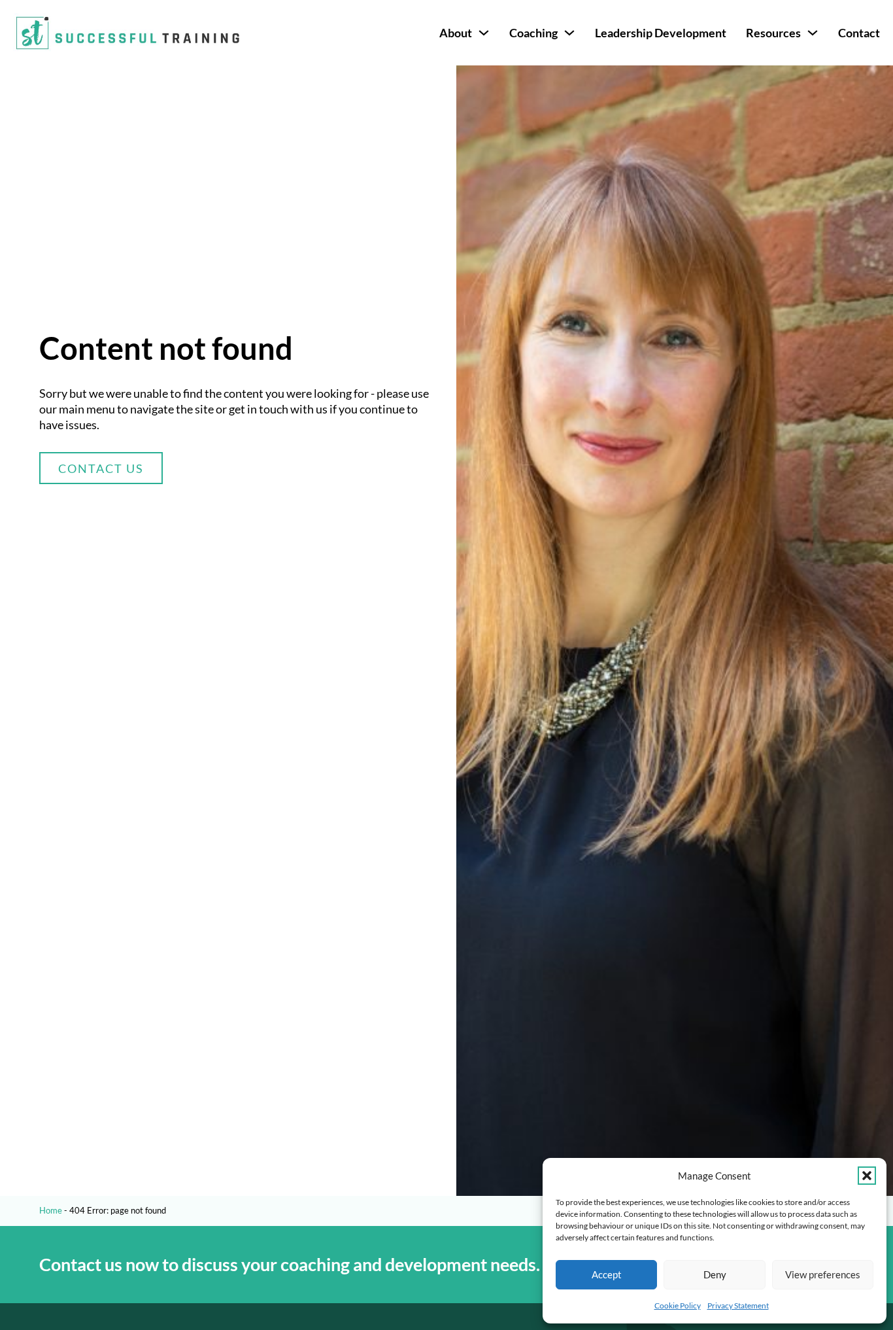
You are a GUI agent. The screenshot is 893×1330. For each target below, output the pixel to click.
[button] (866, 1175)
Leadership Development (660, 33)
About (455, 33)
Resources (773, 33)
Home (50, 1210)
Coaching (533, 33)
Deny (714, 1274)
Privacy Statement (738, 1305)
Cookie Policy (677, 1305)
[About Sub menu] (484, 33)
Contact (859, 33)
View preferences (822, 1274)
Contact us (101, 468)
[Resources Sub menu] (812, 33)
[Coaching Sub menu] (569, 33)
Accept (607, 1274)
